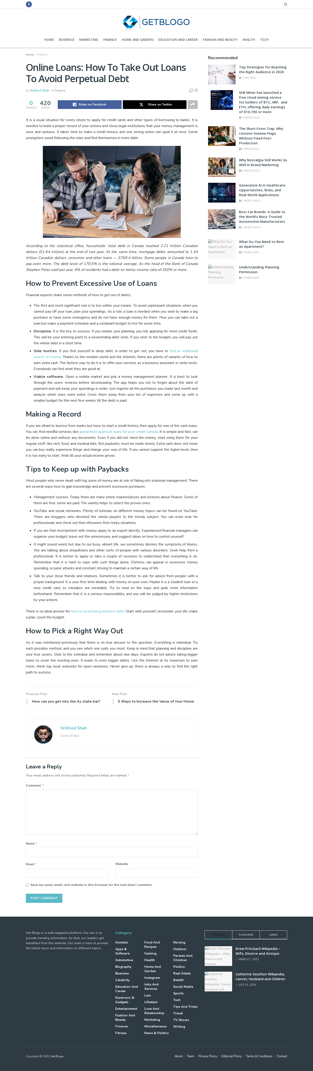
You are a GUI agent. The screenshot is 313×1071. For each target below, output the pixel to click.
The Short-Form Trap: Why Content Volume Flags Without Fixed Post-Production (261, 135)
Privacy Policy (207, 1056)
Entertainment (126, 1009)
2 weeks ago (250, 118)
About (178, 1056)
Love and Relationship (154, 1011)
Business (66, 39)
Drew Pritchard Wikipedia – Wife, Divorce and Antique (258, 951)
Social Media (183, 987)
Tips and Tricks (185, 1006)
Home (49, 39)
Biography (123, 967)
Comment (35, 785)
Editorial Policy (232, 1056)
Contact (282, 1056)
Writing (179, 1026)
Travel (178, 1013)
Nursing (179, 942)
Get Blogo (57, 1056)
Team (190, 1056)
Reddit (178, 980)
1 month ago (251, 201)
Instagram (152, 978)
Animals (121, 942)
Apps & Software (122, 951)
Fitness (120, 1033)
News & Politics (156, 1033)
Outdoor (180, 949)
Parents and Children (182, 958)
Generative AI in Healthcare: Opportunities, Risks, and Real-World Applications (262, 190)
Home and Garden (137, 39)
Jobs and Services (151, 986)
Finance (110, 39)
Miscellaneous (155, 1026)
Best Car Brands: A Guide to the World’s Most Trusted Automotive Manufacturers (262, 216)
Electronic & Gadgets (124, 1000)
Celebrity (122, 980)
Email (32, 864)
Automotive (124, 960)
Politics (179, 967)
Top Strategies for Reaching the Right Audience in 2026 (263, 69)
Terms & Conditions (259, 1056)
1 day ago (248, 78)
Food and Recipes (152, 944)
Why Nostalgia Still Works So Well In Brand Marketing (263, 162)
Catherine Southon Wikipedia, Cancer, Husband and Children (260, 976)
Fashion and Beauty (220, 39)
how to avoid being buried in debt (97, 611)
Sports (178, 993)
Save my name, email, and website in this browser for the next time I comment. (91, 885)
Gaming (150, 953)
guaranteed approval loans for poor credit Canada (118, 431)
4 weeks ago (250, 149)
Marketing (88, 39)
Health (249, 39)
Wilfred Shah (39, 91)
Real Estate (182, 973)
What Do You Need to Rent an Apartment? (261, 244)
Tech (264, 39)
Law (147, 995)
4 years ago (250, 278)
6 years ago (250, 252)
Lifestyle (150, 1002)
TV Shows (181, 1020)
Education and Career (178, 39)
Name (32, 843)
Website (121, 864)
